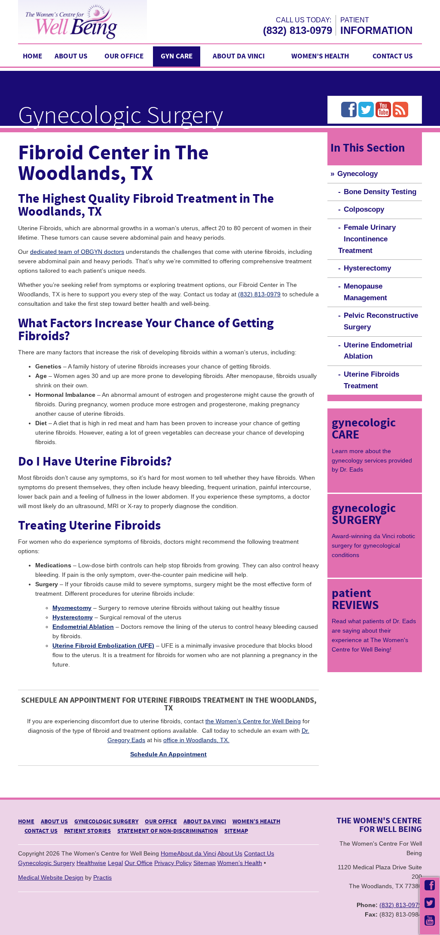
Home (32, 56)
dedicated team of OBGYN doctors (77, 251)
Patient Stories (87, 831)
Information (376, 30)
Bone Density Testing (380, 192)
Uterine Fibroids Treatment (371, 380)
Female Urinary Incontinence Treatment (367, 238)
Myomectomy (72, 607)
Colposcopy (364, 209)
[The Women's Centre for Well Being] (99, 21)
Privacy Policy (173, 862)
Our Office (124, 56)
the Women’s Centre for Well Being (253, 721)
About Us (71, 56)
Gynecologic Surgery (106, 821)
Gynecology (357, 174)
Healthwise (91, 862)
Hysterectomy (72, 617)
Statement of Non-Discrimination (167, 831)
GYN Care (176, 56)
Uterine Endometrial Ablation (378, 351)
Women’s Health (320, 56)
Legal (115, 862)
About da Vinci (239, 56)
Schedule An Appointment (168, 754)
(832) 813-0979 (297, 30)
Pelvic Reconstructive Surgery (381, 321)
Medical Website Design (50, 877)
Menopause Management (365, 292)
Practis (102, 877)
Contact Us (392, 56)
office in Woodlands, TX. (196, 740)
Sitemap (236, 831)
